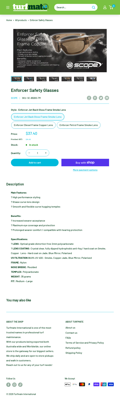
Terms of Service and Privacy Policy (84, 342)
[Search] (94, 7)
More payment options (85, 169)
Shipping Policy (73, 352)
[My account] (104, 7)
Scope (14, 98)
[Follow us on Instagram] (14, 385)
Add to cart (35, 162)
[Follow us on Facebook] (8, 385)
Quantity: (16, 152)
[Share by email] (107, 97)
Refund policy (73, 347)
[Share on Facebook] (89, 97)
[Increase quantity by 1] (45, 153)
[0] (111, 7)
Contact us (71, 332)
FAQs (68, 337)
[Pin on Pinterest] (95, 97)
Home (9, 20)
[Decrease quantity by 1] (29, 153)
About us (70, 327)
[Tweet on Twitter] (101, 97)
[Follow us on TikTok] (20, 385)
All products (21, 20)
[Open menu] (7, 7)
